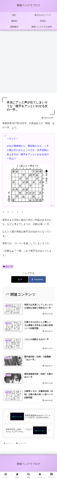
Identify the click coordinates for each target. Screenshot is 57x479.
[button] (51, 395)
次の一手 (9, 267)
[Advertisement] (28, 62)
